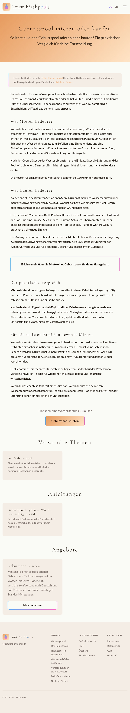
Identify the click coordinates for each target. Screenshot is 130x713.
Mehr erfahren (64, 81)
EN (116, 6)
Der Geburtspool (53, 77)
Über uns (83, 650)
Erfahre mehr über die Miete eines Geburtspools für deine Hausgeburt (65, 264)
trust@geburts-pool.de (14, 643)
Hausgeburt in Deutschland (58, 652)
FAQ (81, 645)
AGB (109, 650)
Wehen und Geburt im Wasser (61, 661)
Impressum (113, 641)
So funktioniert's (87, 641)
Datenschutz (113, 645)
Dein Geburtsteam (60, 676)
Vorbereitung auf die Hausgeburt (60, 669)
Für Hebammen (87, 655)
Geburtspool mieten (65, 421)
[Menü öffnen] (124, 7)
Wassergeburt (58, 641)
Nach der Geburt (59, 681)
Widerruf (112, 655)
